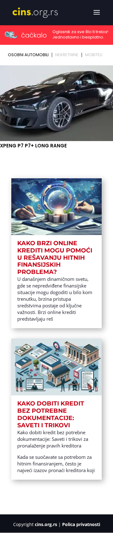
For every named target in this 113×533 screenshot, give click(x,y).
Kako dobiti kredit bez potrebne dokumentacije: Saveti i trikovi (50, 414)
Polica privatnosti (81, 524)
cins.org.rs (46, 524)
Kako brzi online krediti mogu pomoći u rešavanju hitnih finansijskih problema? (54, 257)
